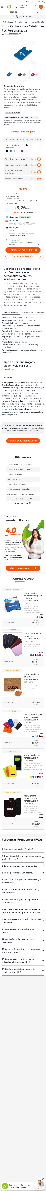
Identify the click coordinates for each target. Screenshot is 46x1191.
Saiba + (38, 243)
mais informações (12, 112)
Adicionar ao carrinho (23, 250)
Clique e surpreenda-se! (20, 568)
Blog (43, 2)
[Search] (37, 11)
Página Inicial (22, 22)
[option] (10, 76)
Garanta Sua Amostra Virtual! (23, 440)
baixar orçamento (23, 256)
